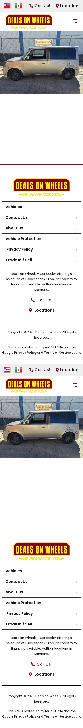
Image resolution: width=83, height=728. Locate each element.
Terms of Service (58, 352)
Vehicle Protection (23, 238)
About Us (14, 228)
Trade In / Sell (19, 260)
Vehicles (14, 206)
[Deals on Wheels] (29, 21)
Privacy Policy (19, 249)
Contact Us (17, 217)
